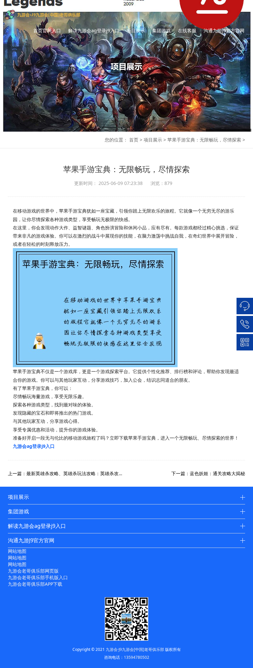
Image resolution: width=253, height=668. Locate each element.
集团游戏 (161, 30)
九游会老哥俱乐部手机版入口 (38, 577)
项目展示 (135, 30)
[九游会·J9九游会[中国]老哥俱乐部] (52, 15)
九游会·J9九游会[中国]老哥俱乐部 (135, 649)
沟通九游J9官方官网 (224, 30)
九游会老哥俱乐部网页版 (33, 571)
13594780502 (136, 657)
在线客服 (187, 30)
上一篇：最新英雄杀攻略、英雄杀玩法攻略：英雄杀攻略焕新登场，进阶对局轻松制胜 (67, 473)
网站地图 (17, 551)
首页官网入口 (47, 30)
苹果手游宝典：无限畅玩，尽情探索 (204, 140)
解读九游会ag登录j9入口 (93, 30)
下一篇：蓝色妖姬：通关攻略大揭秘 (208, 473)
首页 (133, 140)
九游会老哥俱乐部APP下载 (35, 584)
